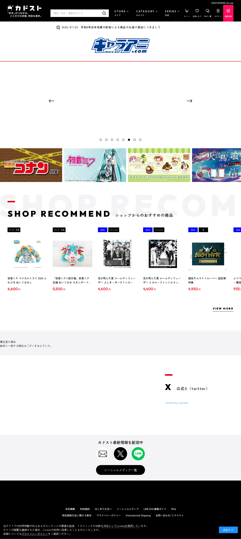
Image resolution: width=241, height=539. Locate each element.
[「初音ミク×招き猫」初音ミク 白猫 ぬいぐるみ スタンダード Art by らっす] (72, 254)
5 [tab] (123, 140)
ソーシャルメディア (128, 509)
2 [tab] (106, 140)
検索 (104, 13)
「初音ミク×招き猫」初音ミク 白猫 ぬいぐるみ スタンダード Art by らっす (71, 280)
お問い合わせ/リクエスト (170, 515)
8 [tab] (140, 140)
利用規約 (85, 509)
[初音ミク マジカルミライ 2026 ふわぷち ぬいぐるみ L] (27, 254)
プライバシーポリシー (108, 515)
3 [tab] (112, 140)
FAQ (173, 509)
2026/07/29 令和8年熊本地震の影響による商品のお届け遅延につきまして (111, 27)
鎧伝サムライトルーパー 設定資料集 (207, 280)
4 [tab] (118, 140)
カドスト (24, 11)
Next (189, 101)
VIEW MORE (223, 308)
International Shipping (138, 515)
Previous (51, 101)
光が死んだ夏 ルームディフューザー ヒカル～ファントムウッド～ (162, 280)
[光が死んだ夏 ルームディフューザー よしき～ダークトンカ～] (117, 254)
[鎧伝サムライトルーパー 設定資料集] (208, 254)
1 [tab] (101, 140)
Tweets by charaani (176, 403)
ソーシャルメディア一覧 (120, 470)
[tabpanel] (120, 101)
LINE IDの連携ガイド (155, 509)
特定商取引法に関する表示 (77, 515)
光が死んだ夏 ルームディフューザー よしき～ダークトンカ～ (117, 280)
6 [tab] (129, 140)
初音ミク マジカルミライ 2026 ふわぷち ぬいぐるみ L (27, 280)
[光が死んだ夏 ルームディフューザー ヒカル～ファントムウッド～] (163, 254)
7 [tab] (135, 140)
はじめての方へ (103, 509)
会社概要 (70, 509)
